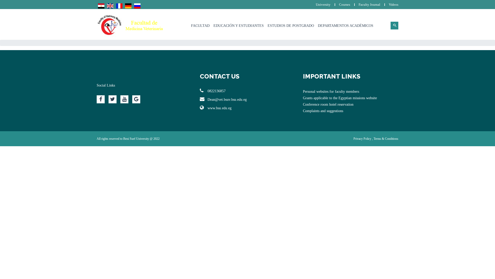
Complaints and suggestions (323, 111)
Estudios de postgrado (291, 26)
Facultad (200, 26)
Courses (344, 4)
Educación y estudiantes (238, 26)
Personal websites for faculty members (331, 92)
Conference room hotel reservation (328, 104)
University (323, 4)
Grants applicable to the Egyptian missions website (340, 98)
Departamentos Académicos (345, 26)
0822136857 (217, 91)
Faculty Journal (369, 4)
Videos (393, 4)
